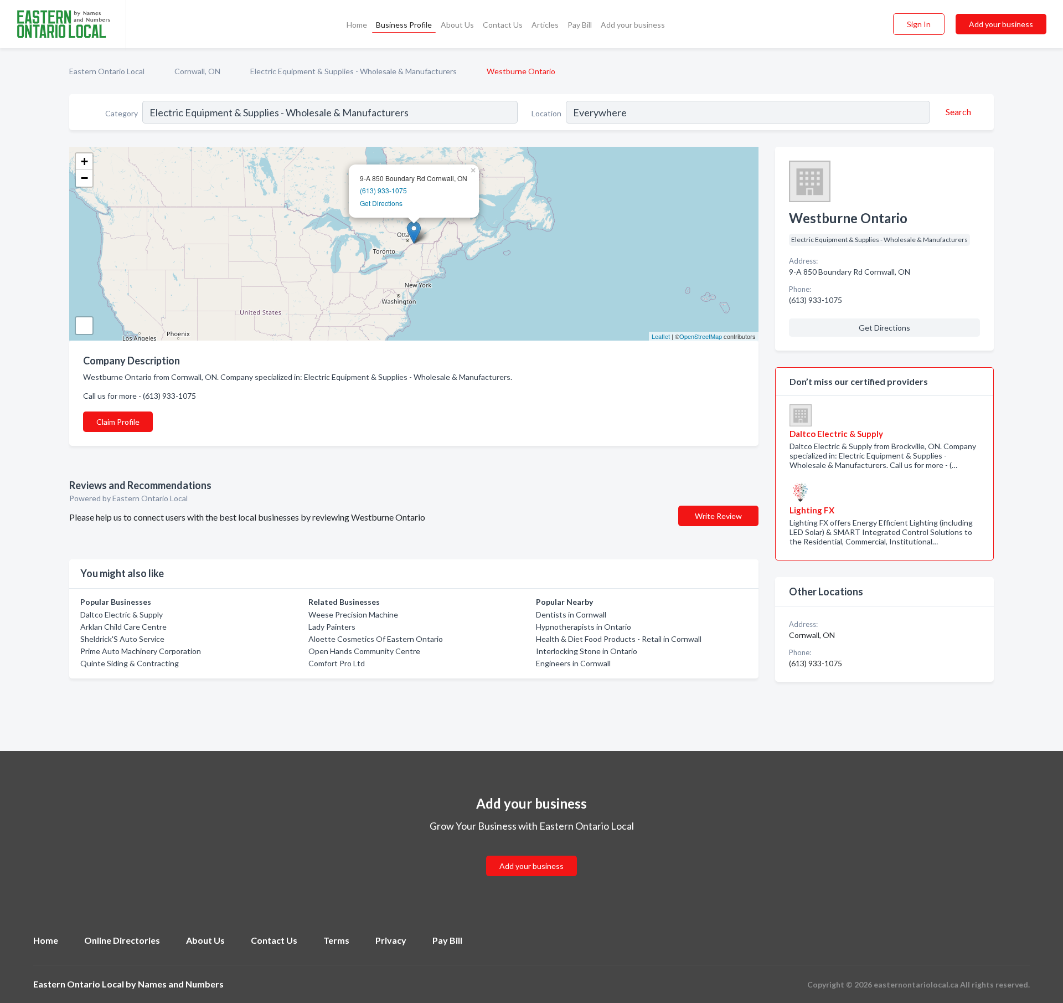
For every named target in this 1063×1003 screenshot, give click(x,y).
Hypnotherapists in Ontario (583, 626)
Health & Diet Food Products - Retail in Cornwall (618, 639)
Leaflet (661, 336)
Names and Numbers (181, 984)
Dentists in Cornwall (571, 614)
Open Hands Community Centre (364, 651)
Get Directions (381, 203)
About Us (457, 24)
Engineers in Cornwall (573, 663)
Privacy (390, 940)
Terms (336, 940)
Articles (545, 24)
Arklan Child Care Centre (123, 626)
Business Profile (404, 24)
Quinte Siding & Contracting (129, 663)
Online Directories (122, 940)
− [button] (84, 178)
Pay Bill (579, 24)
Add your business (633, 24)
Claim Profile (118, 421)
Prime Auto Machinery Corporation (140, 651)
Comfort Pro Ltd (336, 663)
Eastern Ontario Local (107, 71)
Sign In (919, 24)
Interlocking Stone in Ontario (586, 651)
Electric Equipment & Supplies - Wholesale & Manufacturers (353, 71)
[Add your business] (531, 852)
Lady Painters (331, 626)
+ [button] (84, 161)
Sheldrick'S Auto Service (122, 639)
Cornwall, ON (197, 71)
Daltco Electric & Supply (121, 614)
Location (546, 113)
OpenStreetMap (700, 336)
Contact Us (503, 24)
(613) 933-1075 (383, 190)
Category (121, 113)
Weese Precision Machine (353, 614)
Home (357, 24)
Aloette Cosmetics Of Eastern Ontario (375, 639)
